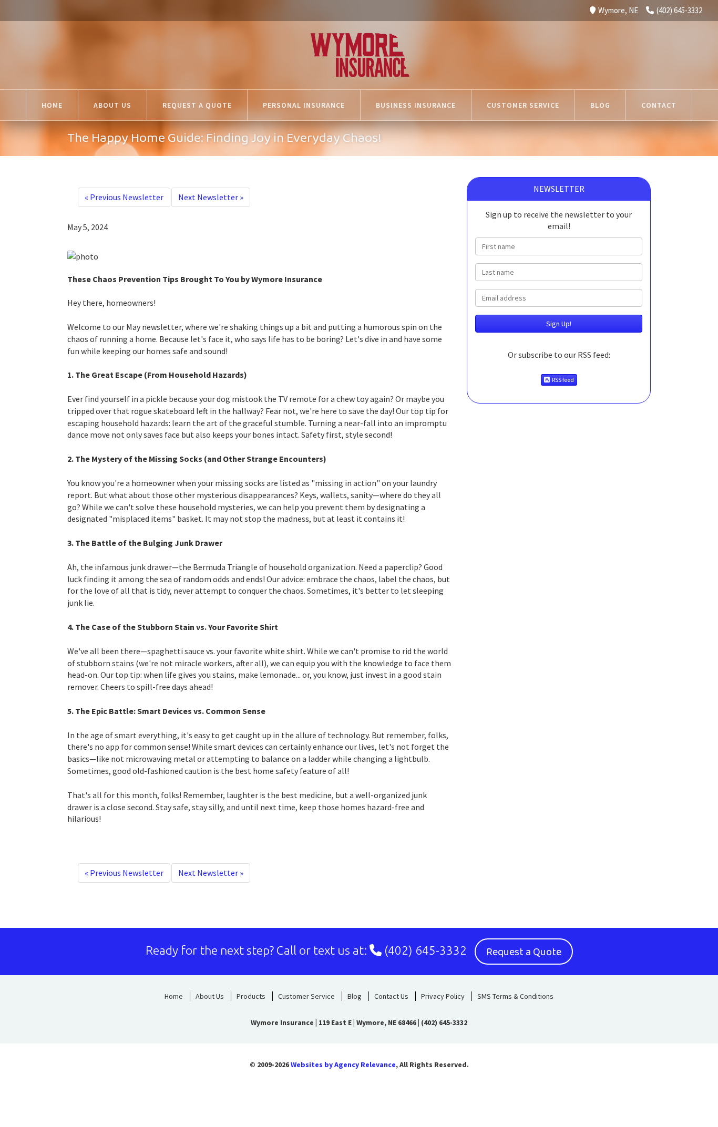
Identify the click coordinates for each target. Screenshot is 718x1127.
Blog (354, 996)
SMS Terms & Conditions (515, 996)
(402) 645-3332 (679, 10)
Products (251, 996)
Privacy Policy (443, 996)
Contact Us (391, 996)
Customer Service (306, 996)
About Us (210, 996)
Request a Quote (523, 952)
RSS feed (562, 380)
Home (174, 996)
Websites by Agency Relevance (343, 1064)
